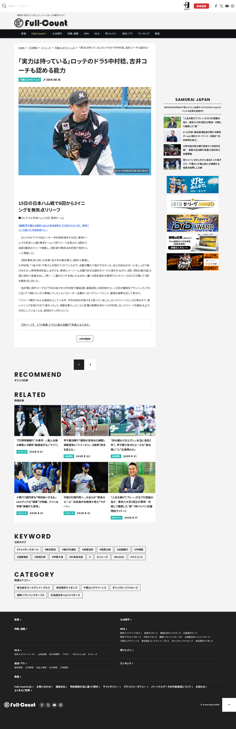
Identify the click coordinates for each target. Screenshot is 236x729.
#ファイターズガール (28, 549)
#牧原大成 (105, 549)
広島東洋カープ (190, 632)
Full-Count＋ (39, 33)
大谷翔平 (57, 33)
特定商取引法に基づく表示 (84, 686)
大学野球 (29, 667)
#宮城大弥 (40, 557)
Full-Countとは (23, 686)
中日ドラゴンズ (150, 636)
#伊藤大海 (57, 557)
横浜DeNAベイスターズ (170, 632)
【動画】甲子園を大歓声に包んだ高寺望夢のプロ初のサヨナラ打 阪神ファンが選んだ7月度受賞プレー (53, 227)
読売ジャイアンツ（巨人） (131, 632)
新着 (23, 33)
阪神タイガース (151, 632)
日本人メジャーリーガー (25, 654)
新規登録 (201, 6)
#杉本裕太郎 (76, 557)
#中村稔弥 (85, 339)
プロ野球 (33, 47)
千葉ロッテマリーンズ (64, 47)
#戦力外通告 (69, 549)
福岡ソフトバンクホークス (30, 595)
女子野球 (53, 667)
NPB (86, 33)
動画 (157, 33)
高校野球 (18, 667)
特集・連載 (73, 33)
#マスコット (136, 557)
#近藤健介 (122, 549)
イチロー (66, 654)
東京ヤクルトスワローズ (130, 636)
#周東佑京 (87, 549)
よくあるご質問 (22, 690)
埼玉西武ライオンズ (66, 587)
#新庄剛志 (50, 549)
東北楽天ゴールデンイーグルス (33, 587)
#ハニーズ (102, 557)
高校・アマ (127, 33)
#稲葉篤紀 (22, 557)
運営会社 (60, 686)
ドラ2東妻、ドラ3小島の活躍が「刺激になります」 (63, 324)
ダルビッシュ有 (79, 654)
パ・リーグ (46, 47)
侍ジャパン (111, 33)
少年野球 (64, 667)
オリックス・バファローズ (125, 587)
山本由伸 (42, 654)
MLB (97, 33)
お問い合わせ (43, 686)
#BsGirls (119, 557)
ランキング (143, 33)
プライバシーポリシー (135, 686)
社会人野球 (41, 667)
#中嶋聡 (138, 549)
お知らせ (200, 686)
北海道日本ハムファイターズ (65, 595)
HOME (21, 47)
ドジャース (92, 654)
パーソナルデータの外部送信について (171, 686)
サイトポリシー (111, 686)
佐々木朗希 (54, 654)
